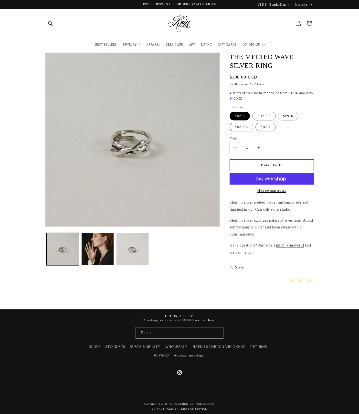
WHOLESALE (176, 347)
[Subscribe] (217, 333)
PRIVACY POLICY (164, 408)
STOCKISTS (115, 347)
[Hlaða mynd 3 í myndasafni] (132, 249)
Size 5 (240, 116)
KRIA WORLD (179, 403)
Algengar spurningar (189, 355)
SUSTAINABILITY (145, 347)
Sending (235, 84)
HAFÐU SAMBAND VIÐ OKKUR (219, 347)
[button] (50, 23)
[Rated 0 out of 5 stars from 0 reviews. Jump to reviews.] (302, 279)
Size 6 (288, 116)
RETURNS (258, 347)
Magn (234, 138)
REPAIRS (161, 355)
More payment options (271, 190)
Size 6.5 (241, 127)
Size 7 (266, 127)
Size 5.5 (264, 116)
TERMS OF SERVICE (193, 408)
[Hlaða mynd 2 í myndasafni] (97, 249)
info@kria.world (290, 245)
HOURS (94, 347)
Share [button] (239, 267)
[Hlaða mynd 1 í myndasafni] (62, 249)
